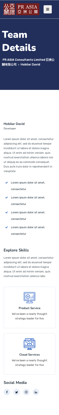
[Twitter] (16, 392)
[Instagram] (26, 392)
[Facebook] (7, 392)
